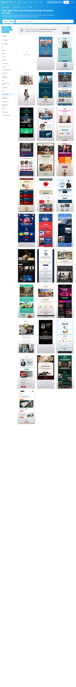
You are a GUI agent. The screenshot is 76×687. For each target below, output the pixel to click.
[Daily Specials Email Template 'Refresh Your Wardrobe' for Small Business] (26, 89)
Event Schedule (16, 7)
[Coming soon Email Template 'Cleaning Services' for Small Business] (65, 336)
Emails (11, 21)
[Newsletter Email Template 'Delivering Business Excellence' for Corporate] (65, 195)
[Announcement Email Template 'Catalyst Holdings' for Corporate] (45, 89)
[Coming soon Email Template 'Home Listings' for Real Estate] (26, 407)
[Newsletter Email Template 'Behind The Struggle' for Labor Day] (65, 89)
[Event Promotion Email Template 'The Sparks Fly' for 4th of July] (26, 230)
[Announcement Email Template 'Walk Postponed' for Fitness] (45, 53)
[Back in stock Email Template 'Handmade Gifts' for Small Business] (45, 159)
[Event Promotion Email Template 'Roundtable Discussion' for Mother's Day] (65, 124)
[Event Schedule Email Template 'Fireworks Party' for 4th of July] (45, 230)
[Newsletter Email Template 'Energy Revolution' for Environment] (65, 230)
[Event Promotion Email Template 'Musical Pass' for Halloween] (65, 301)
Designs (6, 21)
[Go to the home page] (6, 2)
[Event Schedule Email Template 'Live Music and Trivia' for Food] (26, 195)
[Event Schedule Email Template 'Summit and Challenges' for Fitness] (65, 159)
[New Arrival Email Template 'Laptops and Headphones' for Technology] (26, 266)
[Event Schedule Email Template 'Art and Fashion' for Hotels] (65, 372)
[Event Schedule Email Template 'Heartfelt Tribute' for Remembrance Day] (45, 195)
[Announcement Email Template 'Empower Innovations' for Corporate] (65, 53)
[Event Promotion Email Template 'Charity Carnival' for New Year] (26, 301)
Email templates (6, 7)
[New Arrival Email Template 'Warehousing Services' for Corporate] (26, 159)
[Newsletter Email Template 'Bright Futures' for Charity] (45, 124)
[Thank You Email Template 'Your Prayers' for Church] (45, 372)
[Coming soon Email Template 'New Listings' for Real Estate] (65, 266)
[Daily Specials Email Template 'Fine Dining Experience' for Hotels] (45, 301)
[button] (13, 36)
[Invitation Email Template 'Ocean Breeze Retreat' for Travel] (26, 336)
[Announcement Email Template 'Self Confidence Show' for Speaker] (45, 336)
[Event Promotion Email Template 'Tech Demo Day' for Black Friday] (26, 124)
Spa (24, 7)
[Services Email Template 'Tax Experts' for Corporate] (26, 372)
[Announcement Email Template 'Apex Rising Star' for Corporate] (45, 266)
